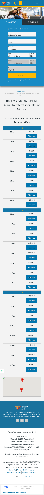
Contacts (31, 470)
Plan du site (12, 470)
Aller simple (14, 29)
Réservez (22, 76)
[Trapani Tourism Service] (7, 3)
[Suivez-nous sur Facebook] (17, 420)
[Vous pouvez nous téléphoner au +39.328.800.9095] (15, 3)
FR (20, 3)
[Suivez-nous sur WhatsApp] (26, 420)
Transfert (11, 22)
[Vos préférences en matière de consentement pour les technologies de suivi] (2, 371)
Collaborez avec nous (14, 472)
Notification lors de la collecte (14, 492)
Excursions (33, 22)
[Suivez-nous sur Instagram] (22, 420)
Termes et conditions (29, 472)
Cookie (25, 470)
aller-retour (25, 29)
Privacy (19, 470)
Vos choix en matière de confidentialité (24, 487)
